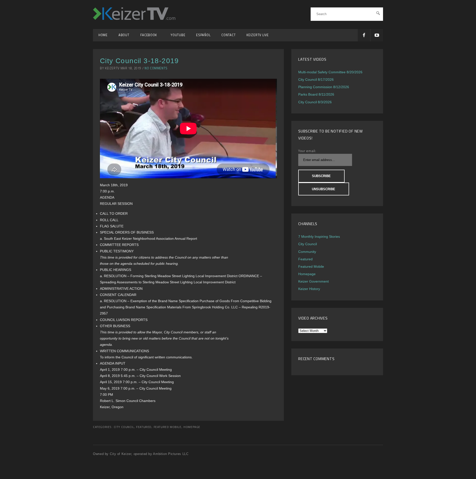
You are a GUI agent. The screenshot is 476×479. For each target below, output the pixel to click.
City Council (124, 427)
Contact (228, 35)
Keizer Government (313, 281)
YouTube (178, 35)
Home (103, 35)
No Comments (156, 68)
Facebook (150, 35)
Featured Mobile (167, 427)
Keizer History (309, 289)
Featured (143, 427)
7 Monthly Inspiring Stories (319, 237)
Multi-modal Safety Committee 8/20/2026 (330, 72)
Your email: (307, 150)
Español (203, 35)
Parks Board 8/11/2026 (316, 94)
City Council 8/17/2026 (316, 79)
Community (307, 252)
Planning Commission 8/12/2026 (323, 87)
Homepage (191, 427)
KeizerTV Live (257, 35)
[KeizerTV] (134, 18)
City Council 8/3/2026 (315, 102)
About (124, 35)
